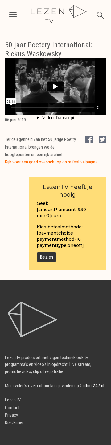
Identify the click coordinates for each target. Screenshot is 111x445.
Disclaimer (14, 422)
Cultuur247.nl (92, 385)
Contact (12, 407)
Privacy (11, 415)
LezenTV (13, 400)
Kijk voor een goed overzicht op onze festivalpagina (51, 162)
